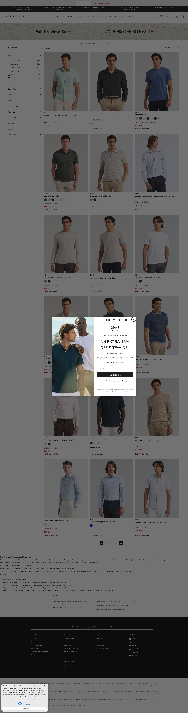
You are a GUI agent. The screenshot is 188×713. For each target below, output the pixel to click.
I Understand (25, 709)
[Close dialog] (134, 319)
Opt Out (10, 700)
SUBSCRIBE (115, 375)
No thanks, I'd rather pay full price (115, 381)
